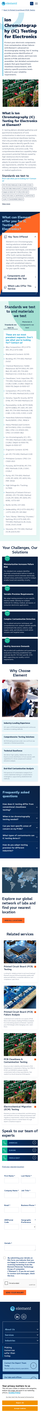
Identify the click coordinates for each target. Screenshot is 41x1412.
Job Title (25, 1190)
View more (6, 204)
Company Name (10, 1190)
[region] (20, 1395)
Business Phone (27, 1205)
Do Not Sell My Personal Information (20, 1397)
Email (6, 1205)
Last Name (25, 1176)
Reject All (20, 1403)
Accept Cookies (20, 1408)
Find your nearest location (13, 1167)
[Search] (31, 3)
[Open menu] (36, 3)
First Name (9, 1176)
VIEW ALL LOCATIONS (13, 920)
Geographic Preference (26, 1221)
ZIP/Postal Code (8, 1221)
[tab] (11, 326)
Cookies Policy (14, 1393)
